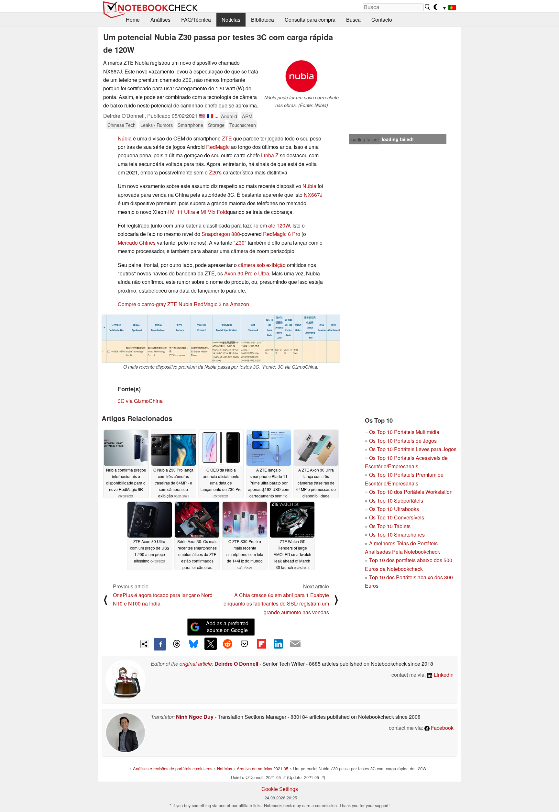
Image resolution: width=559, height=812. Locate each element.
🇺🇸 (202, 115)
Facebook (442, 727)
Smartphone (190, 124)
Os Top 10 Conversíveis (396, 517)
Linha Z (270, 155)
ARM (247, 116)
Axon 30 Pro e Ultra (246, 273)
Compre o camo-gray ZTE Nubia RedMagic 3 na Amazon (183, 304)
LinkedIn (443, 674)
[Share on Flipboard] (261, 644)
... (216, 115)
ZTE (227, 138)
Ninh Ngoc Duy (195, 716)
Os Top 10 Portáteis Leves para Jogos (412, 449)
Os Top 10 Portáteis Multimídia (404, 432)
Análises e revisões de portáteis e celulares (172, 768)
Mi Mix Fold (214, 212)
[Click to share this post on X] (210, 644)
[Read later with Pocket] (244, 644)
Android (229, 116)
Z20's (215, 172)
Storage (216, 124)
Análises (160, 19)
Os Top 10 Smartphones (397, 534)
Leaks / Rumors (156, 124)
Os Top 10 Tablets (390, 526)
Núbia (125, 138)
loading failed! (364, 139)
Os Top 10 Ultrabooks (394, 509)
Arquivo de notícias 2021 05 (262, 768)
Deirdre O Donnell (236, 663)
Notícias (231, 19)
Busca (353, 19)
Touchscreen (242, 124)
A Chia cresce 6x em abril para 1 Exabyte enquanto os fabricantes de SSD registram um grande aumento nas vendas (276, 603)
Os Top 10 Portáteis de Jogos (403, 440)
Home (133, 19)
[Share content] (144, 644)
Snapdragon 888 (221, 234)
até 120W (279, 225)
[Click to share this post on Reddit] (227, 644)
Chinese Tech (121, 124)
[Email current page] (295, 644)
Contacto (381, 19)
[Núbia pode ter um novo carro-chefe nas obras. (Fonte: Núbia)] (301, 76)
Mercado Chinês (137, 242)
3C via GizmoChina (140, 401)
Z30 (240, 242)
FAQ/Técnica (196, 19)
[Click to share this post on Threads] (176, 644)
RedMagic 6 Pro (281, 234)
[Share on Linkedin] (278, 644)
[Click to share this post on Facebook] (160, 644)
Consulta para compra (310, 19)
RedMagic (218, 146)
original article (196, 663)
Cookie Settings (279, 789)
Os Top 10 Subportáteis (396, 500)
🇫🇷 (210, 115)
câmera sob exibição (262, 265)
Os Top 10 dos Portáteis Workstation (411, 491)
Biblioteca (262, 19)
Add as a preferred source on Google (227, 626)
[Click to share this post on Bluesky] (193, 644)
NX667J (313, 194)
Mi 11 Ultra (182, 212)
